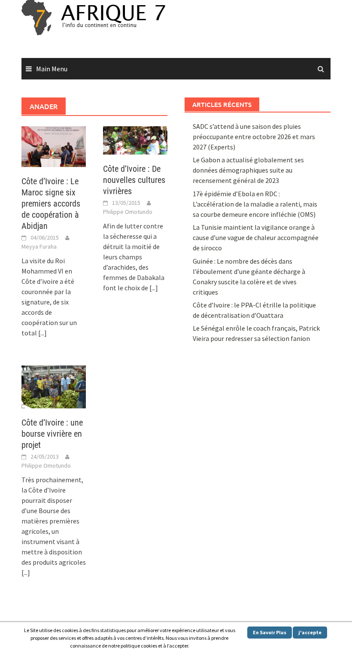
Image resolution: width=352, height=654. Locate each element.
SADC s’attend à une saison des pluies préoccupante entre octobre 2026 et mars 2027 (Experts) (254, 136)
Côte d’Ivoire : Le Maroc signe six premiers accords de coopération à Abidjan (50, 203)
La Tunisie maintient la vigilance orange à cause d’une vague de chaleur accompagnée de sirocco (256, 237)
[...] (42, 333)
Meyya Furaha (39, 246)
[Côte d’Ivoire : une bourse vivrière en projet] (53, 386)
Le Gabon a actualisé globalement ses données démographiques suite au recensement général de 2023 (248, 170)
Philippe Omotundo (127, 212)
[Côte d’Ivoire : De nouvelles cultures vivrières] (135, 139)
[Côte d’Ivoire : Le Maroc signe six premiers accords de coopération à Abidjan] (53, 145)
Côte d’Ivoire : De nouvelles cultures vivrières (134, 180)
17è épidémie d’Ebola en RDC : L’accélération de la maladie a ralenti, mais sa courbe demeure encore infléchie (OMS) (255, 204)
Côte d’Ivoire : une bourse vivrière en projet (52, 433)
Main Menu (51, 68)
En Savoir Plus (269, 632)
